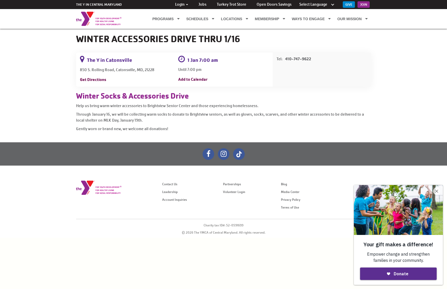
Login (180, 4)
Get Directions (93, 79)
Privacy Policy (290, 200)
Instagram (223, 154)
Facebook (208, 154)
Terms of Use (290, 207)
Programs (163, 19)
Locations (232, 19)
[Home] (85, 19)
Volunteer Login (234, 192)
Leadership (170, 192)
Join (363, 4)
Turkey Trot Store (231, 4)
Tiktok (239, 154)
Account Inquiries (174, 200)
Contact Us (169, 184)
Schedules (197, 19)
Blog (284, 184)
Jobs (202, 4)
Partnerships (232, 184)
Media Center (290, 192)
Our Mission (350, 19)
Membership (267, 19)
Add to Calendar (192, 79)
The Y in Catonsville (109, 60)
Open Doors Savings (274, 4)
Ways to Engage (309, 19)
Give (348, 4)
